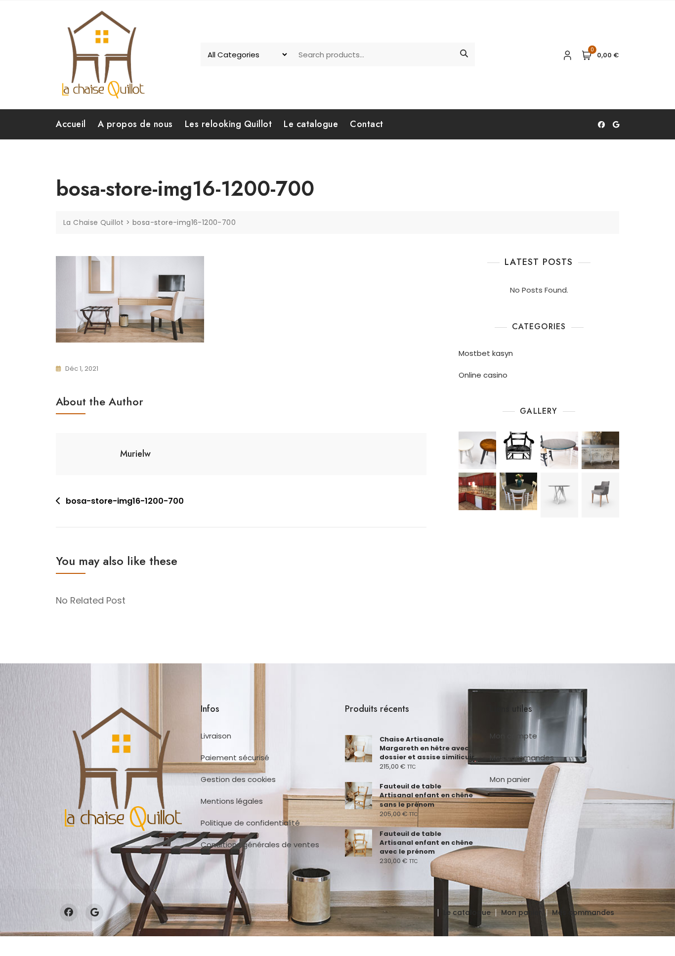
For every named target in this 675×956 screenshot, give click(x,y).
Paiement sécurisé (235, 757)
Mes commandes (522, 757)
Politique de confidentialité (250, 823)
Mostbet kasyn (486, 353)
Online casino (483, 375)
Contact (366, 124)
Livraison (216, 736)
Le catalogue (311, 124)
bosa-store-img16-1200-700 (125, 501)
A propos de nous (135, 124)
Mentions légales (232, 801)
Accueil (71, 124)
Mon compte (513, 736)
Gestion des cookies (238, 779)
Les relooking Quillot (228, 124)
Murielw (135, 453)
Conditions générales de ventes (260, 844)
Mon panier (510, 779)
